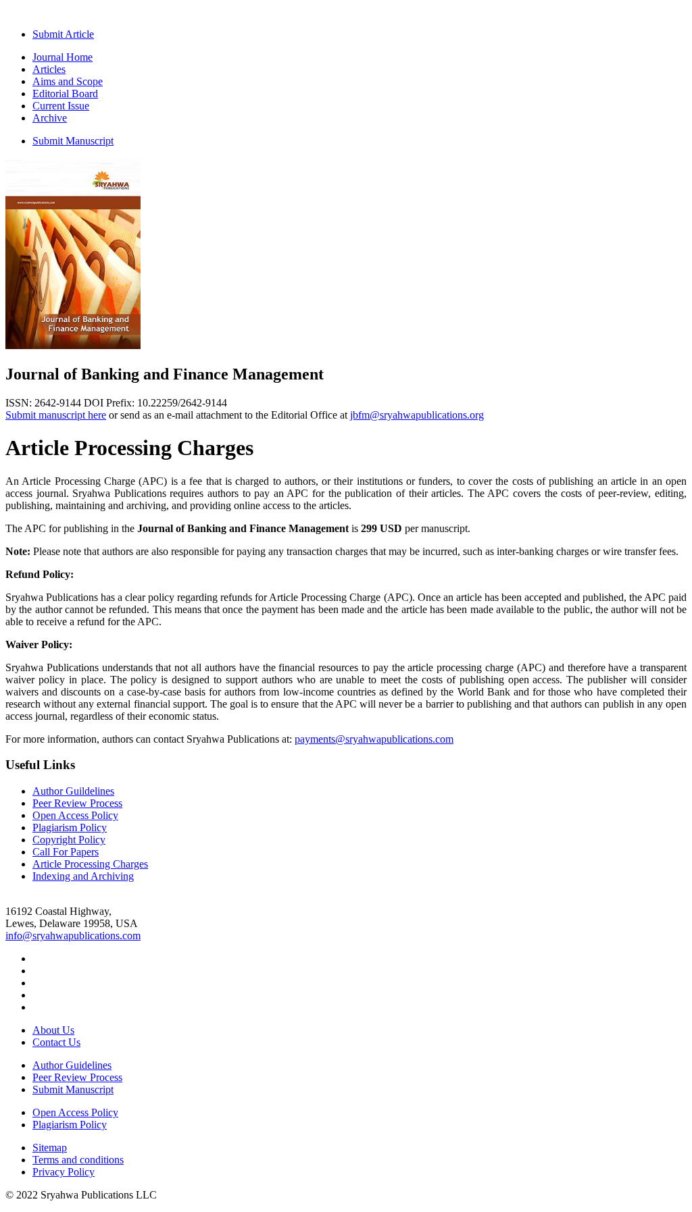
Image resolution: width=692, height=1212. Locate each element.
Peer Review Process (77, 803)
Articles (49, 69)
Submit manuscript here (55, 415)
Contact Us (56, 1042)
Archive (49, 118)
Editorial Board (65, 93)
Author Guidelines (72, 1065)
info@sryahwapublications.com (73, 935)
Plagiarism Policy (69, 827)
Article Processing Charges (90, 864)
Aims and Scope (67, 81)
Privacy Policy (63, 1172)
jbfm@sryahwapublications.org (417, 415)
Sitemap (49, 1147)
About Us (53, 1030)
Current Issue (60, 105)
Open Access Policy (75, 815)
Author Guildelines (73, 791)
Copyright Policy (68, 839)
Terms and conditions (78, 1159)
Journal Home (62, 57)
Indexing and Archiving (83, 876)
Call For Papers (65, 852)
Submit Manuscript (73, 141)
